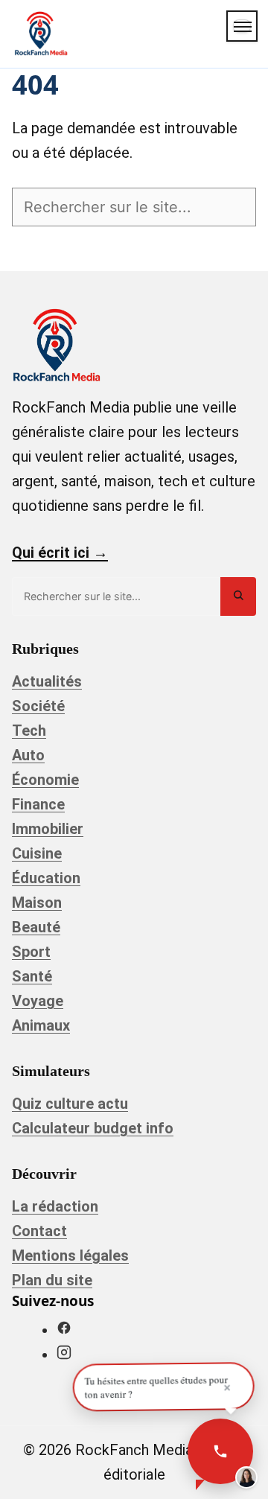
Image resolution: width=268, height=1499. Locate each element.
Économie (45, 780)
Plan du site (52, 1280)
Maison (37, 902)
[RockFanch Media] (41, 33)
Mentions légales (70, 1255)
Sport (31, 952)
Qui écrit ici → (60, 552)
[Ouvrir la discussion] (220, 1451)
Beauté (36, 927)
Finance (38, 804)
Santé (32, 976)
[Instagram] (64, 1354)
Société (38, 706)
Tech (29, 730)
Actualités (47, 681)
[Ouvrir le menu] (242, 26)
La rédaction (55, 1206)
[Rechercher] (238, 596)
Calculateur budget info (92, 1128)
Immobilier (47, 829)
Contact (39, 1231)
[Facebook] (64, 1330)
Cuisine (37, 853)
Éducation (46, 878)
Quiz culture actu (70, 1104)
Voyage (37, 1001)
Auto (28, 755)
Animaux (41, 1025)
